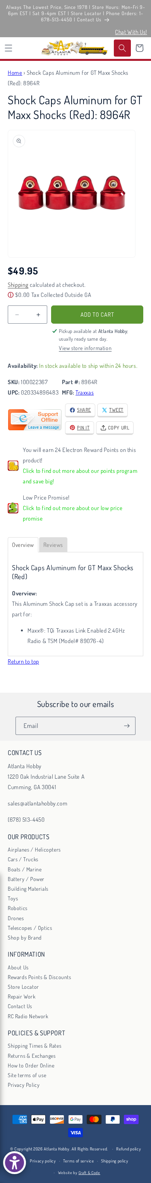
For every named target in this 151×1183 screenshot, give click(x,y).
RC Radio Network (28, 1016)
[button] (8, 48)
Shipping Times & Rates (34, 1045)
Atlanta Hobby (56, 1149)
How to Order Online (31, 1065)
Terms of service (78, 1161)
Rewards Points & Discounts (39, 977)
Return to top (23, 661)
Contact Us (20, 1006)
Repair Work (22, 996)
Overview (23, 544)
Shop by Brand (25, 937)
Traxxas (85, 392)
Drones (16, 918)
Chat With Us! (131, 32)
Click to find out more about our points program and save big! (80, 476)
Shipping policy (115, 1161)
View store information (85, 348)
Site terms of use (27, 1075)
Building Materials (28, 888)
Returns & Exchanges (31, 1055)
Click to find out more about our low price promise (72, 513)
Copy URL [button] (119, 427)
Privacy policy (43, 1161)
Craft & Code (89, 1172)
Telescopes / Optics (30, 927)
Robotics (17, 908)
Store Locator (23, 986)
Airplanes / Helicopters (34, 849)
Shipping (18, 284)
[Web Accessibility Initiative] (14, 1162)
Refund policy (128, 1149)
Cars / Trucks (23, 859)
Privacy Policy (23, 1084)
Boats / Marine (24, 869)
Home (15, 72)
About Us (18, 967)
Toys (13, 898)
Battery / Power (26, 879)
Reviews (53, 544)
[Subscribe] (126, 726)
